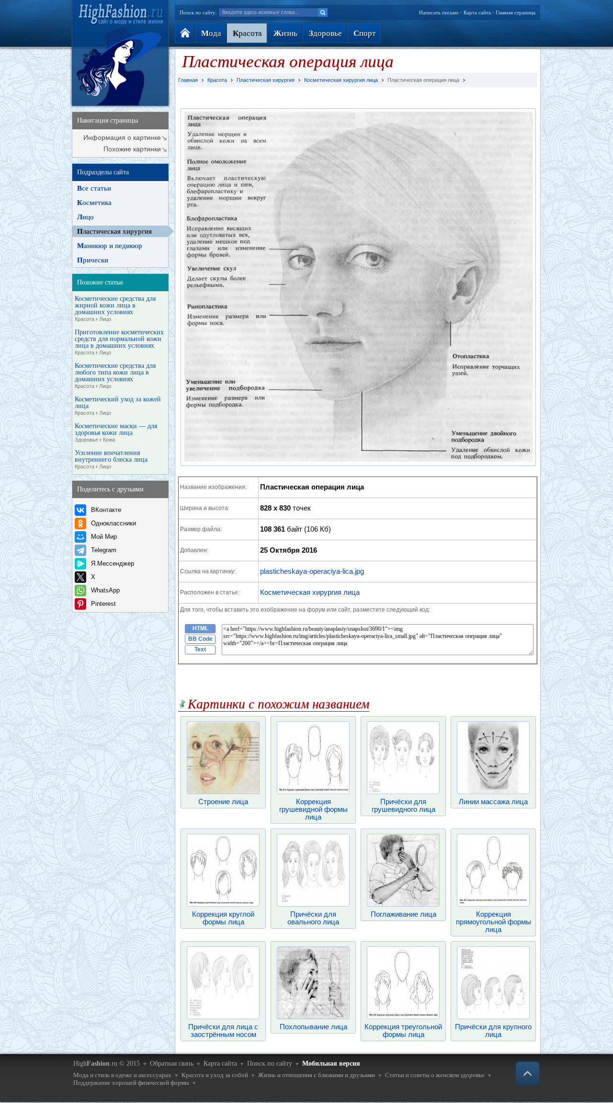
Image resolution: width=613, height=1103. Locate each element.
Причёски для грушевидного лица (403, 805)
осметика (94, 202)
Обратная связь (171, 1063)
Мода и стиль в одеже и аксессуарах (122, 1075)
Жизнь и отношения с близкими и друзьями (316, 1075)
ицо (85, 217)
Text (200, 649)
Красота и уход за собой (215, 1075)
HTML (200, 628)
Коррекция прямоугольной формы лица (493, 921)
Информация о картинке (122, 137)
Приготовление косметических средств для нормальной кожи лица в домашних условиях (119, 342)
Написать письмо (439, 12)
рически (92, 260)
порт (364, 33)
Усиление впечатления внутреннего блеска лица (111, 459)
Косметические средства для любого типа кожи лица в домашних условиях (115, 376)
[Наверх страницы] (527, 1073)
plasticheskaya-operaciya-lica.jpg (312, 571)
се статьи (94, 188)
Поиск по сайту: (198, 12)
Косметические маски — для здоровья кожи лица (116, 433)
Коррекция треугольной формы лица (403, 1030)
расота (247, 33)
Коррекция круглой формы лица (223, 918)
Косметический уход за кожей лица (118, 406)
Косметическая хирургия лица (310, 592)
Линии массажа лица (493, 801)
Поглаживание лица (403, 914)
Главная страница (515, 12)
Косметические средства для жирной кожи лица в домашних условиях (115, 309)
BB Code (200, 639)
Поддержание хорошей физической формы (131, 1082)
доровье (325, 33)
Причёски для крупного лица (493, 1030)
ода (211, 33)
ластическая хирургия (114, 231)
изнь (285, 33)
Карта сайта (477, 12)
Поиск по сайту (269, 1063)
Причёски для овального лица (313, 918)
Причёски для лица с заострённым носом (223, 1030)
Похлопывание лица (313, 1027)
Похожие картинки (132, 149)
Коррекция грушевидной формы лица (313, 809)
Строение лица (223, 801)
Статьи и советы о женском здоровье (435, 1075)
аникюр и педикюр (109, 246)
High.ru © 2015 (106, 1063)
